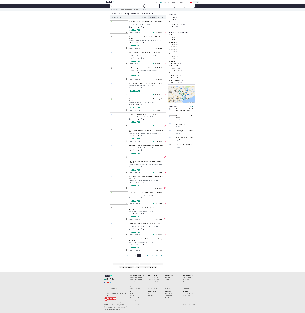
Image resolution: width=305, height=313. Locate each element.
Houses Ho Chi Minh (118, 264)
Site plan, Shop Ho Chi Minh (127, 267)
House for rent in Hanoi (153, 281)
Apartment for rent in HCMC (136, 286)
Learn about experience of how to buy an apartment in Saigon (184, 109)
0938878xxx (158, 33)
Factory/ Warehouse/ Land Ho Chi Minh (146, 267)
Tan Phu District (176, 75)
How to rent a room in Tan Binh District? (184, 116)
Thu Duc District (176, 78)
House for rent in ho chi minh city (137, 281)
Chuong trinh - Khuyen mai (189, 293)
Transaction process (134, 304)
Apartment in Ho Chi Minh (135, 283)
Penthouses (175, 22)
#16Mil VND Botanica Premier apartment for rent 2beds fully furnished (145, 193)
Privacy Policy (133, 300)
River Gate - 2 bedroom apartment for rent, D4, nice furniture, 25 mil (146, 22)
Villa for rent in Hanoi (152, 288)
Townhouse (167, 286)
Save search (143, 9)
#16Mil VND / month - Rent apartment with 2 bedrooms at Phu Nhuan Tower (146, 177)
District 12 (174, 61)
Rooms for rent (186, 283)
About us (132, 295)
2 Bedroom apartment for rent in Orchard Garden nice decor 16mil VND (145, 208)
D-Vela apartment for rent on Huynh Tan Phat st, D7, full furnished (144, 53)
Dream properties (169, 300)
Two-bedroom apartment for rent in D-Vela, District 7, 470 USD (146, 68)
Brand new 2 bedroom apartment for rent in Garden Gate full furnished (145, 224)
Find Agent (166, 2)
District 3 (174, 39)
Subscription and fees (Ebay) (189, 304)
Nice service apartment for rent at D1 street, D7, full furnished (146, 83)
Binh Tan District (176, 63)
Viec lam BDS (151, 293)
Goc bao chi (150, 297)
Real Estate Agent (151, 295)
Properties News (168, 295)
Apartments (167, 277)
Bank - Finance (168, 297)
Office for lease (186, 281)
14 (161, 255)
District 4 (175, 42)
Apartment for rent (187, 277)
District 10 (174, 56)
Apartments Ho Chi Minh (132, 264)
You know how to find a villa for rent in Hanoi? (184, 145)
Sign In (181, 2)
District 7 (175, 49)
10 (143, 255)
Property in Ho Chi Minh (135, 288)
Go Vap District (175, 68)
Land (166, 283)
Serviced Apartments (178, 24)
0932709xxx (158, 157)
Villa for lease (186, 288)
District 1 (174, 35)
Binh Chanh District (177, 80)
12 (152, 255)
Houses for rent (186, 279)
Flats (174, 17)
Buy (156, 2)
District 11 (174, 58)
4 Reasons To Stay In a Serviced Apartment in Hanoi (184, 131)
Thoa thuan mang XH (134, 297)
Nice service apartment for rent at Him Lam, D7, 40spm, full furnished (145, 99)
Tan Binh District (176, 73)
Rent (160, 2)
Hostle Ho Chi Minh (145, 264)
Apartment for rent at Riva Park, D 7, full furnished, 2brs (144, 114)
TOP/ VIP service (186, 295)
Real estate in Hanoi (152, 286)
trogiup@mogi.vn (110, 279)
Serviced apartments (187, 286)
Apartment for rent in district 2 (136, 279)
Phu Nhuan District (177, 70)
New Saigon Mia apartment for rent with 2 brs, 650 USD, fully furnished (146, 37)
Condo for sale (168, 279)
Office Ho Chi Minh (157, 264)
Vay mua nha (174, 2)
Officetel (174, 27)
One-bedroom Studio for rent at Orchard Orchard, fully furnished (146, 145)
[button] (188, 2)
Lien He (131, 293)
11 (147, 255)
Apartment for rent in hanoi (153, 277)
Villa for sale (168, 288)
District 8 (174, 51)
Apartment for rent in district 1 (136, 277)
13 (157, 255)
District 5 (174, 44)
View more (191, 106)
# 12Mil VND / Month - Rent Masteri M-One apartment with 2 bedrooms (145, 162)
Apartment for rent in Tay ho (153, 279)
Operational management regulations (138, 302)
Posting (196, 2)
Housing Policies (169, 293)
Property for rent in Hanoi (153, 283)
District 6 (174, 47)
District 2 (174, 37)
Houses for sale (168, 281)
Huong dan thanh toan (188, 302)
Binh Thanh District (177, 66)
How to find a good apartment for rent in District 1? (184, 123)
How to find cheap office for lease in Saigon (184, 138)
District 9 (174, 54)
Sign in (184, 297)
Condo (174, 19)
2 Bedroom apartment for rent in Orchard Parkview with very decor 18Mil (145, 239)
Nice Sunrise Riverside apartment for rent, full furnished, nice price (146, 131)
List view (153, 17)
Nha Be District (176, 82)
